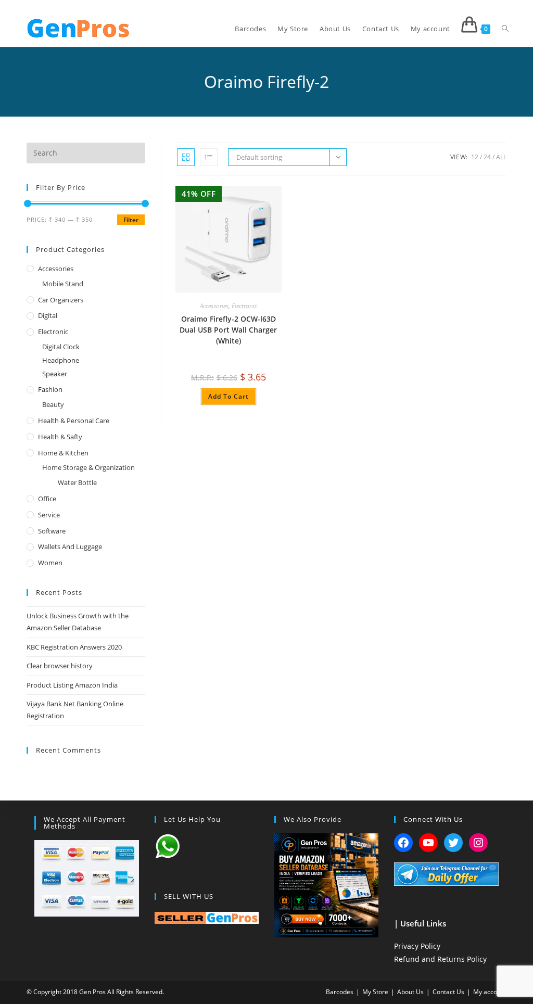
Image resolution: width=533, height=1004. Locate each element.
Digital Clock (61, 346)
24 (487, 156)
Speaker (54, 373)
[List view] (209, 157)
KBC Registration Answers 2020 (74, 647)
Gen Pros (92, 991)
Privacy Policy (417, 946)
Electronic (244, 305)
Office (47, 498)
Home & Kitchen (63, 452)
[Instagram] (478, 842)
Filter (130, 219)
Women (50, 562)
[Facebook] (403, 842)
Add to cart (228, 396)
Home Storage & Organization (88, 467)
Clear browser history (60, 665)
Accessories (214, 305)
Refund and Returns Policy (440, 959)
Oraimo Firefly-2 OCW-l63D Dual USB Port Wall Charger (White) (228, 330)
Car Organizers (60, 299)
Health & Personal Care (73, 420)
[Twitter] (453, 842)
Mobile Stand (62, 283)
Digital (47, 315)
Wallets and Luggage (70, 546)
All (501, 156)
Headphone (60, 360)
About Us (410, 991)
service (49, 514)
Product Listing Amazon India (72, 685)
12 (474, 156)
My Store (375, 991)
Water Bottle (77, 482)
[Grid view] (186, 157)
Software (52, 531)
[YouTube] (428, 842)
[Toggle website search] (505, 28)
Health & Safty (60, 436)
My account (489, 991)
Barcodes (339, 991)
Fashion (50, 389)
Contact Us (448, 991)
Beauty (53, 404)
